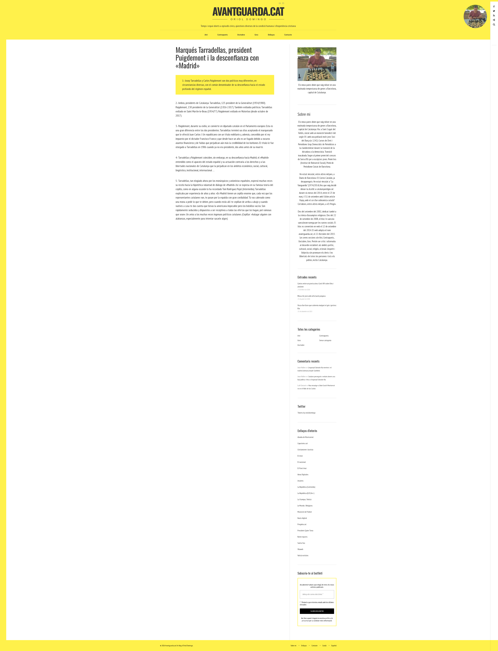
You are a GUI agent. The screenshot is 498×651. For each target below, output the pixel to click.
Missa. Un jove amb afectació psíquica (312, 296)
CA (280, 3)
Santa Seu (301, 543)
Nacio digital (302, 518)
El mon (300, 455)
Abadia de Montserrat (306, 437)
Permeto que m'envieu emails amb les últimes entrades (317, 603)
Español (333, 645)
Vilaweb (300, 549)
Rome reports (302, 536)
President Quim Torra (305, 530)
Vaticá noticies (303, 555)
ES (283, 3)
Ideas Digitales (303, 474)
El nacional (302, 462)
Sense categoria (325, 340)
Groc (256, 34)
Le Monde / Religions (305, 505)
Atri (206, 34)
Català (324, 645)
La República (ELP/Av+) (306, 493)
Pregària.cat (302, 524)
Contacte (288, 34)
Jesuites (300, 480)
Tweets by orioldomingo (307, 412)
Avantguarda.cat (248, 11)
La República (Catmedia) (306, 487)
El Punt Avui (302, 468)
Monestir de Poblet (305, 511)
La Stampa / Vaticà (304, 499)
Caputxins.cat (303, 443)
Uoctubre (241, 34)
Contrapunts (222, 34)
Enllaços (271, 34)
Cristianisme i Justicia (305, 449)
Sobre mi (293, 645)
